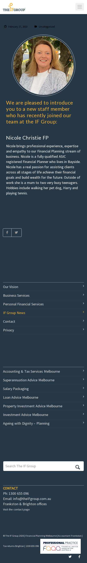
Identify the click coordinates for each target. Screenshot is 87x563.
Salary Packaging (16, 388)
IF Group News (14, 312)
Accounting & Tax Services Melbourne (31, 371)
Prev (12, 250)
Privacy (8, 330)
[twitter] (70, 556)
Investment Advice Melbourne (25, 414)
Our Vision (10, 286)
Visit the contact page (16, 509)
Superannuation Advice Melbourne (28, 380)
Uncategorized (47, 26)
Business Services (16, 295)
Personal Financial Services (23, 304)
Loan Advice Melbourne (20, 397)
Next (75, 250)
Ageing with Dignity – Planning (26, 423)
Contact (9, 321)
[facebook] (79, 556)
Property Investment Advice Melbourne (32, 406)
